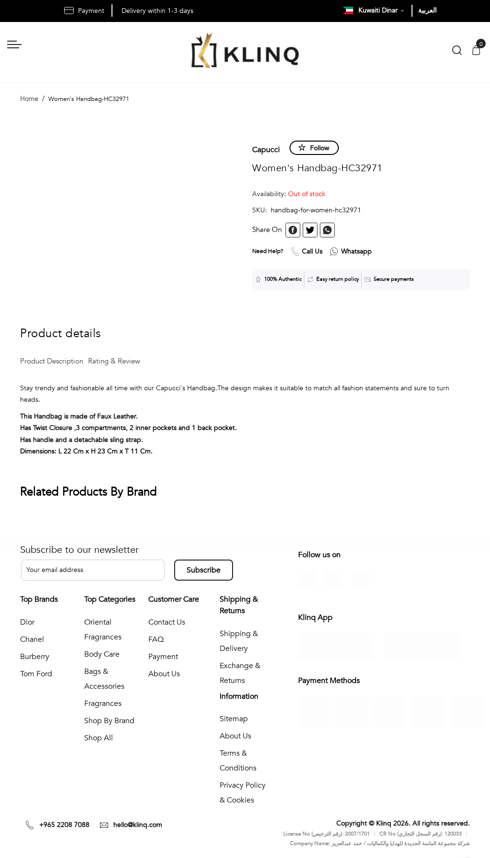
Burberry (34, 656)
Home (29, 98)
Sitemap (234, 719)
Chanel (32, 639)
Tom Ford (36, 674)
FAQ (156, 639)
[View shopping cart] (476, 51)
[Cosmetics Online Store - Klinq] (244, 52)
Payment (163, 656)
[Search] (457, 52)
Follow (319, 148)
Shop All (98, 738)
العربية (427, 10)
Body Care (102, 654)
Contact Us (166, 622)
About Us (164, 674)
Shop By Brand (109, 720)
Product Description (51, 361)
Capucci (266, 149)
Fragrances (103, 703)
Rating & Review (114, 361)
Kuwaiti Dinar (379, 10)
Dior (27, 622)
